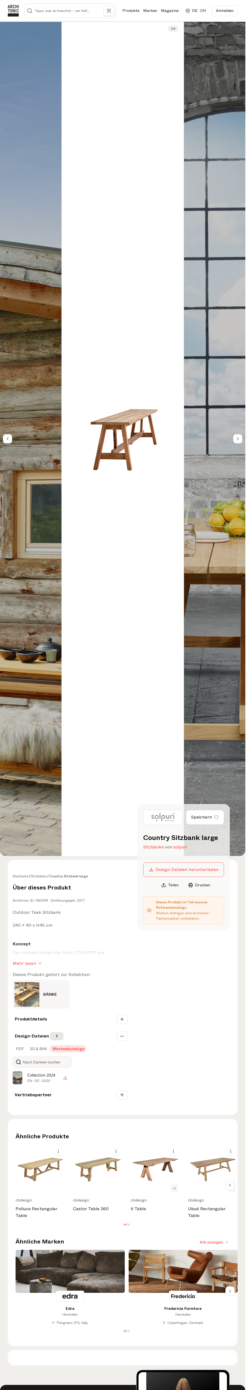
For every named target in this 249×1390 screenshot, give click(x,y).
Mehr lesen (24, 963)
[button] (124, 1224)
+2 (174, 1188)
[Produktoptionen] (58, 1151)
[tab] (19, 1049)
